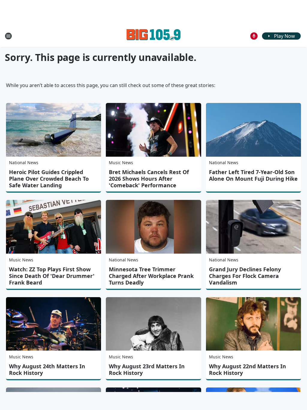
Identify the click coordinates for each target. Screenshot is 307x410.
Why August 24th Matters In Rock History (47, 369)
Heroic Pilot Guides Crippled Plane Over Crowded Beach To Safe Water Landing (49, 178)
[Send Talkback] (254, 36)
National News (23, 162)
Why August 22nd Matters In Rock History (247, 369)
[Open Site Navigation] (8, 36)
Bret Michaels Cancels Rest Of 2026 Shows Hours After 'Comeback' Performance (149, 178)
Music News (121, 162)
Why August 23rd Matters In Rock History (147, 369)
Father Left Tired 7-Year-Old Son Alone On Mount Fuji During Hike (253, 175)
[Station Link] (153, 36)
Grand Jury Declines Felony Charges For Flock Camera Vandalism (245, 276)
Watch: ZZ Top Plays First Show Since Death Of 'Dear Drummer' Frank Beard (51, 276)
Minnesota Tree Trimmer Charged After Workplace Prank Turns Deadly (151, 276)
